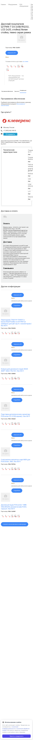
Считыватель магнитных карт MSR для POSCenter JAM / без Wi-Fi (15, 461)
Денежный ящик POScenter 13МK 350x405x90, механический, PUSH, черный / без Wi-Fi (14, 507)
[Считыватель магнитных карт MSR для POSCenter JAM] (5, 456)
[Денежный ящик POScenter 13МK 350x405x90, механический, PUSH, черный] (5, 501)
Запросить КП (12, 52)
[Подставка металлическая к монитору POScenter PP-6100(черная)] (5, 410)
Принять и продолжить (16, 736)
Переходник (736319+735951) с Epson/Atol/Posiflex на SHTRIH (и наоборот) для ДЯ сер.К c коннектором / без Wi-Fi (16, 323)
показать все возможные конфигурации (14, 524)
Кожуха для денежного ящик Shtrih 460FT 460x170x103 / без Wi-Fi (14, 370)
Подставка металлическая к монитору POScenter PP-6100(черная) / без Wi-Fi (15, 415)
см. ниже (25, 61)
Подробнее (17, 305)
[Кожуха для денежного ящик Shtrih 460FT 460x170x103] (5, 365)
